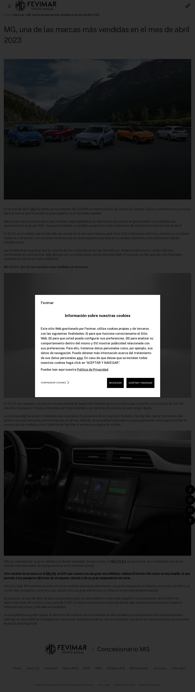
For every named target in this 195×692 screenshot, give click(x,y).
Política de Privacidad (92, 369)
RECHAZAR (115, 383)
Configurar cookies (53, 382)
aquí (80, 358)
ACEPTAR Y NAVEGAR (140, 383)
